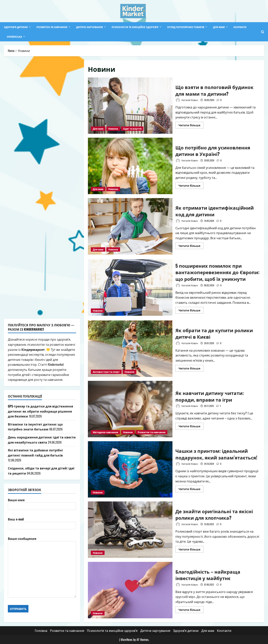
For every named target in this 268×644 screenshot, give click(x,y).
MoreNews (126, 639)
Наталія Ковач (189, 100)
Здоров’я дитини (16, 27)
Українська (14, 36)
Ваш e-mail (16, 519)
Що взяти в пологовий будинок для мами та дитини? (130, 105)
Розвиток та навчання (51, 27)
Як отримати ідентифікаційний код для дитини (130, 226)
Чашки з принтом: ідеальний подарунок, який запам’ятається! (130, 469)
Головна (41, 630)
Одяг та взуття (132, 128)
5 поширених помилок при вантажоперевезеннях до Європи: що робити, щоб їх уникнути (130, 287)
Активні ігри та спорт (106, 371)
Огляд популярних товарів (185, 27)
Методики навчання (105, 432)
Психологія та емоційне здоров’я (135, 27)
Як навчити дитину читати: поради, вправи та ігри (130, 409)
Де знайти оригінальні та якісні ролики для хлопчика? (130, 529)
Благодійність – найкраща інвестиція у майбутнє (130, 590)
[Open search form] (262, 31)
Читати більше (191, 125)
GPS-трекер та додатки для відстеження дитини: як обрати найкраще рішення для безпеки (40, 411)
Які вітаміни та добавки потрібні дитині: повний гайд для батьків (35, 453)
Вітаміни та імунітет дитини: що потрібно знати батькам (35, 427)
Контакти (239, 27)
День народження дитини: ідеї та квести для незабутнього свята (42, 440)
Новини (113, 128)
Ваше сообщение (22, 538)
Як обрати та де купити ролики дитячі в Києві (130, 348)
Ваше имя (16, 500)
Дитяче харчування (89, 27)
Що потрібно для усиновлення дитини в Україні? (130, 166)
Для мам (219, 27)
